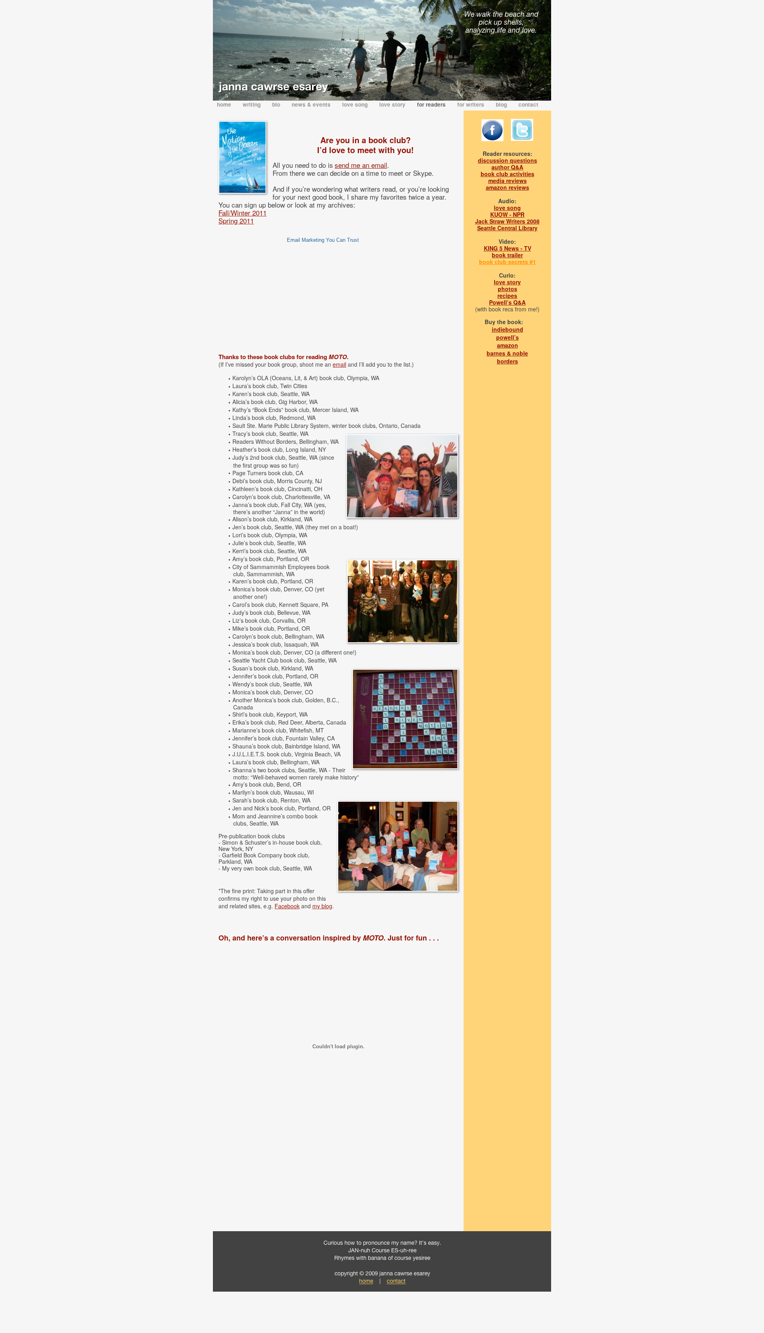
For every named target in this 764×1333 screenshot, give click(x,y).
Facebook (287, 906)
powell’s (507, 337)
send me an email (361, 165)
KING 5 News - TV (507, 248)
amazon (507, 345)
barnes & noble (507, 353)
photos (507, 289)
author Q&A (507, 167)
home (225, 104)
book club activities (507, 174)
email (339, 364)
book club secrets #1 (507, 262)
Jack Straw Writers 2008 (507, 221)
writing (252, 104)
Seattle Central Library (507, 228)
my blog (322, 906)
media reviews (507, 181)
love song (355, 104)
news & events (312, 104)
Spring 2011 (236, 220)
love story (393, 104)
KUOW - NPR (507, 214)
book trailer (507, 255)
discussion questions (507, 160)
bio (277, 104)
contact (528, 104)
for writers (471, 104)
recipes (507, 295)
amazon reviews (507, 187)
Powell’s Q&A (507, 302)
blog (502, 104)
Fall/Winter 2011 (242, 213)
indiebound (507, 329)
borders (507, 361)
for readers (432, 104)
